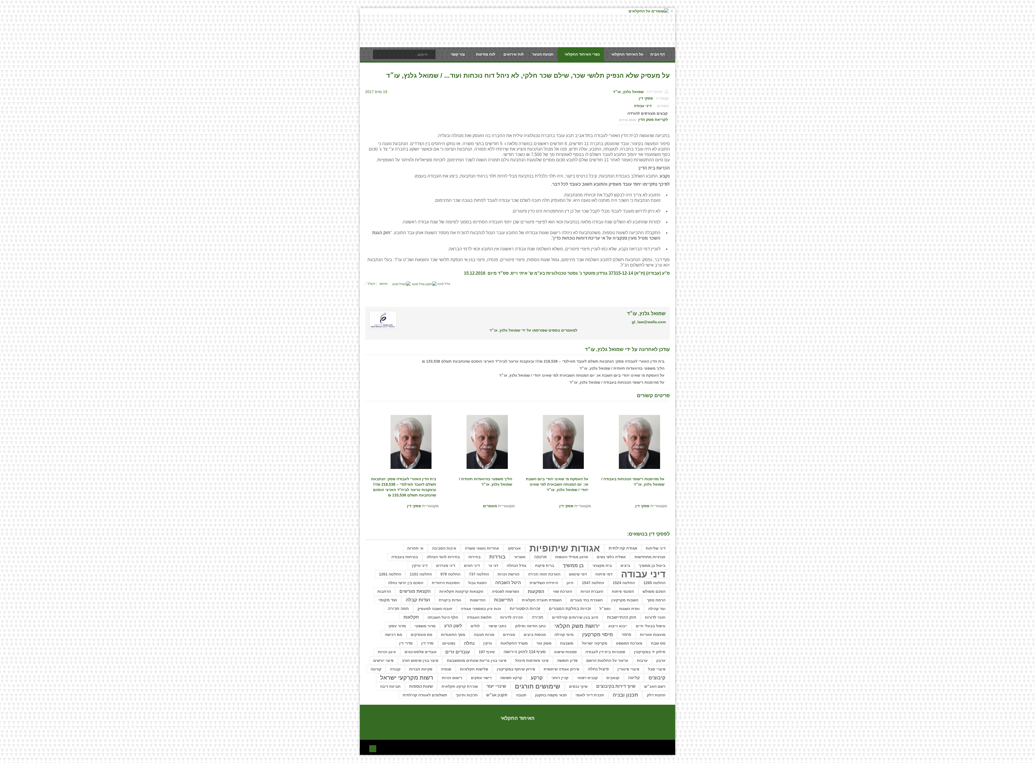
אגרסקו (514, 548)
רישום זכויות (452, 678)
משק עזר (543, 643)
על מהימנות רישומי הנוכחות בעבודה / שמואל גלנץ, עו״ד (617, 382)
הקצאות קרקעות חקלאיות (461, 591)
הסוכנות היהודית (446, 583)
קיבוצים (656, 677)
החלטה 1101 (421, 574)
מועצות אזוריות (652, 634)
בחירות (474, 557)
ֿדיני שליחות (655, 548)
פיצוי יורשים (383, 660)
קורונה (376, 669)
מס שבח (658, 643)
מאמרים (490, 506)
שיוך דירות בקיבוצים (616, 686)
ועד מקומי (387, 600)
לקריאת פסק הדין (653, 119)
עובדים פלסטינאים (421, 652)
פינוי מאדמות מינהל (531, 660)
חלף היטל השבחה (442, 617)
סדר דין (427, 643)
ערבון (660, 660)
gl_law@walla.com (649, 322)
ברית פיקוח (544, 565)
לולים (475, 626)
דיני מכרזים (445, 565)
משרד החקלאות (514, 643)
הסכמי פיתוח (623, 591)
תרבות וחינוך (467, 695)
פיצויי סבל (656, 669)
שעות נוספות (421, 686)
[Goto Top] (372, 748)
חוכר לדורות (655, 617)
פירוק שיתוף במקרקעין (516, 669)
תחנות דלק (656, 695)
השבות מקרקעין (624, 600)
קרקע (537, 677)
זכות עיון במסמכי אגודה (481, 609)
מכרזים (509, 634)
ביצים (625, 565)
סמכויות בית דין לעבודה (605, 652)
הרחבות (384, 591)
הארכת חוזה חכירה (544, 574)
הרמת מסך (656, 600)
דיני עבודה (642, 106)
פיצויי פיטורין (628, 669)
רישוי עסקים (481, 678)
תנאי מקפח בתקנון (551, 695)
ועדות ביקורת (450, 600)
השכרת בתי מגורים (586, 600)
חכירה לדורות (511, 617)
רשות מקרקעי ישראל (406, 678)
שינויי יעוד (496, 686)
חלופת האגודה (479, 617)
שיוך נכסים (578, 686)
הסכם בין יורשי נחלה (405, 583)
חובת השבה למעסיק (435, 609)
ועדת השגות (629, 609)
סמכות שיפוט (565, 652)
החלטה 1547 (593, 583)
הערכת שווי (562, 591)
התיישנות (477, 600)
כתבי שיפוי (497, 626)
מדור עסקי (397, 626)
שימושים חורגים (537, 686)
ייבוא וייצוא (617, 626)
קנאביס (612, 678)
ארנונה (540, 557)
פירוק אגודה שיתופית (561, 669)
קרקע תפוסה (511, 678)
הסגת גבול (477, 583)
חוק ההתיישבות (621, 617)
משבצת (566, 643)
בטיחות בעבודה (404, 557)
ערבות (642, 660)
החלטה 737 (479, 574)
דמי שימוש (578, 574)
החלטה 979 (450, 574)
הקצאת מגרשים (415, 591)
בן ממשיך (573, 565)
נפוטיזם (448, 643)
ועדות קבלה (418, 599)
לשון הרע (453, 626)
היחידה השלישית (544, 583)
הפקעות (536, 591)
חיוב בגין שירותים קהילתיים (575, 617)
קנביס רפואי (587, 678)
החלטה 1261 (390, 574)
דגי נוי (493, 565)
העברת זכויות (592, 591)
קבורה (395, 669)
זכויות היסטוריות (525, 609)
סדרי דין (406, 643)
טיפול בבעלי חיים (650, 626)
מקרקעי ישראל (594, 643)
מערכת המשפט (629, 643)
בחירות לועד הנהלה (443, 557)
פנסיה (446, 669)
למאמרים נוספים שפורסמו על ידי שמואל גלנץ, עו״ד (533, 330)
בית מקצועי (602, 565)
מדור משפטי (425, 626)
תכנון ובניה (625, 695)
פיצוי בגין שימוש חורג (420, 660)
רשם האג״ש (654, 686)
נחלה (469, 643)
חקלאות (411, 617)
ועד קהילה (656, 609)
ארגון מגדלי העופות (571, 557)
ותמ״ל (604, 609)
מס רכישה (393, 634)
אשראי (520, 557)
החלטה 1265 (654, 583)
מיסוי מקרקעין (597, 634)
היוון (570, 583)
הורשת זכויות (508, 574)
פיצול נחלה (598, 669)
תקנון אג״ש (497, 695)
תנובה (521, 695)
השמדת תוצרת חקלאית (542, 600)
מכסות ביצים (535, 634)
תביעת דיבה (390, 686)
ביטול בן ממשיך (652, 565)
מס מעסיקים (421, 634)
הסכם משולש (654, 591)
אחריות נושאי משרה (482, 548)
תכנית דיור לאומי (589, 695)
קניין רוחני (559, 678)
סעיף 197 (487, 652)
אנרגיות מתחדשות (649, 557)
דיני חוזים (472, 565)
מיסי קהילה (564, 634)
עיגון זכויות (387, 652)
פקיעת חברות (420, 669)
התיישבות (503, 600)
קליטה (634, 677)
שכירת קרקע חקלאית (459, 686)
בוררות (497, 557)
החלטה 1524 (624, 583)
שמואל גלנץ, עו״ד (628, 92)
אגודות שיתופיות (564, 548)
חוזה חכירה (398, 608)
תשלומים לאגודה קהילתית (425, 695)
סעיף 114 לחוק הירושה (524, 652)
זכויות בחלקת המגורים (570, 609)
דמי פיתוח (603, 574)
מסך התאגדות (453, 634)
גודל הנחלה (516, 565)
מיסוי (626, 634)
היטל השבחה (508, 582)
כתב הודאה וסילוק (530, 626)
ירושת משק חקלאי (577, 626)
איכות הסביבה (444, 548)
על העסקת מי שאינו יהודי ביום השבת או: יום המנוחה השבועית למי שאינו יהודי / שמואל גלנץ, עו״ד (581, 375)
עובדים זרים (457, 652)
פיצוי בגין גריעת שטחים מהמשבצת (476, 660)
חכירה (537, 617)
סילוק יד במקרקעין (649, 652)
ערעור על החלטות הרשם (607, 660)
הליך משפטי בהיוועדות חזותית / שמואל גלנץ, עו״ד (621, 368)
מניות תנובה (484, 634)
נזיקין (487, 643)
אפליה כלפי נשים (611, 557)
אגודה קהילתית (623, 548)
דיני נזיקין (419, 565)
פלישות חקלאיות (474, 669)
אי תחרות (415, 548)
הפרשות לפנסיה (505, 591)
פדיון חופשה (567, 660)
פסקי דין (646, 98)
